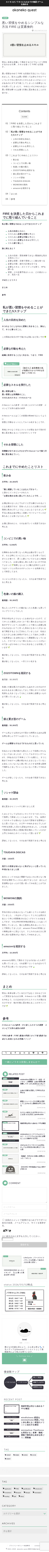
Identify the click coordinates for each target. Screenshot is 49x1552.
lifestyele (18, 1492)
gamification (27, 1489)
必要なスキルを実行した (24, 146)
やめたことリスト (9, 280)
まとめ (14, 194)
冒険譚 (5, 18)
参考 (13, 199)
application (8, 1489)
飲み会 (16, 160)
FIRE (17, 1489)
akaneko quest (24, 10)
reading (7, 1496)
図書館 (17, 1455)
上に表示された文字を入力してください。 (22, 1236)
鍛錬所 (9, 1459)
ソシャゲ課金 (19, 178)
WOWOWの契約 (20, 185)
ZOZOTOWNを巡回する (24, 170)
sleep (22, 1496)
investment (8, 1492)
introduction (38, 1489)
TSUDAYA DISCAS (21, 181)
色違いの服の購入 (21, 167)
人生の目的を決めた (22, 139)
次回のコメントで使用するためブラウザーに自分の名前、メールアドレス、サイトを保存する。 (24, 1223)
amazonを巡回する (21, 188)
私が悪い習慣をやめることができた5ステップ (21, 224)
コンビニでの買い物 (22, 163)
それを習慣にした (21, 150)
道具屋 (34, 1455)
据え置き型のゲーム (22, 174)
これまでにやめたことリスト (24, 155)
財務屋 (26, 1455)
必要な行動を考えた (22, 143)
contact (37, 1545)
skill (15, 1496)
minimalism (38, 1492)
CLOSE (24, 116)
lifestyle (28, 1492)
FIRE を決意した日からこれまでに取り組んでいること (26, 125)
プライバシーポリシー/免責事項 (19, 1545)
